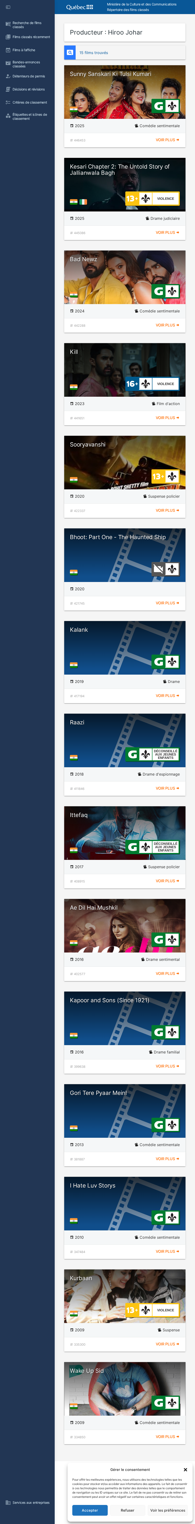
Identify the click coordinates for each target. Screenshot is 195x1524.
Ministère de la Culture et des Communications (141, 4)
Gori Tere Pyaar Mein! (98, 1092)
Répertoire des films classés (128, 10)
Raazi (77, 722)
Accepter (90, 1510)
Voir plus (166, 139)
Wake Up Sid (87, 1370)
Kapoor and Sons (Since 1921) (109, 1000)
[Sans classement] (158, 568)
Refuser (127, 1510)
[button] (185, 1469)
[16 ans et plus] (132, 383)
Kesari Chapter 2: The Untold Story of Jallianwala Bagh (120, 169)
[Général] (158, 105)
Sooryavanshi (88, 444)
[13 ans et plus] (132, 198)
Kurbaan (81, 1278)
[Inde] (74, 109)
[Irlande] (84, 202)
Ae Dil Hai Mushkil (94, 907)
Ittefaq (79, 815)
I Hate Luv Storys (93, 1185)
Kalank (79, 629)
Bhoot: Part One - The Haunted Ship (118, 537)
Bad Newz (83, 259)
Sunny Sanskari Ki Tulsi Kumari (110, 73)
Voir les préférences (167, 1510)
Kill (74, 351)
